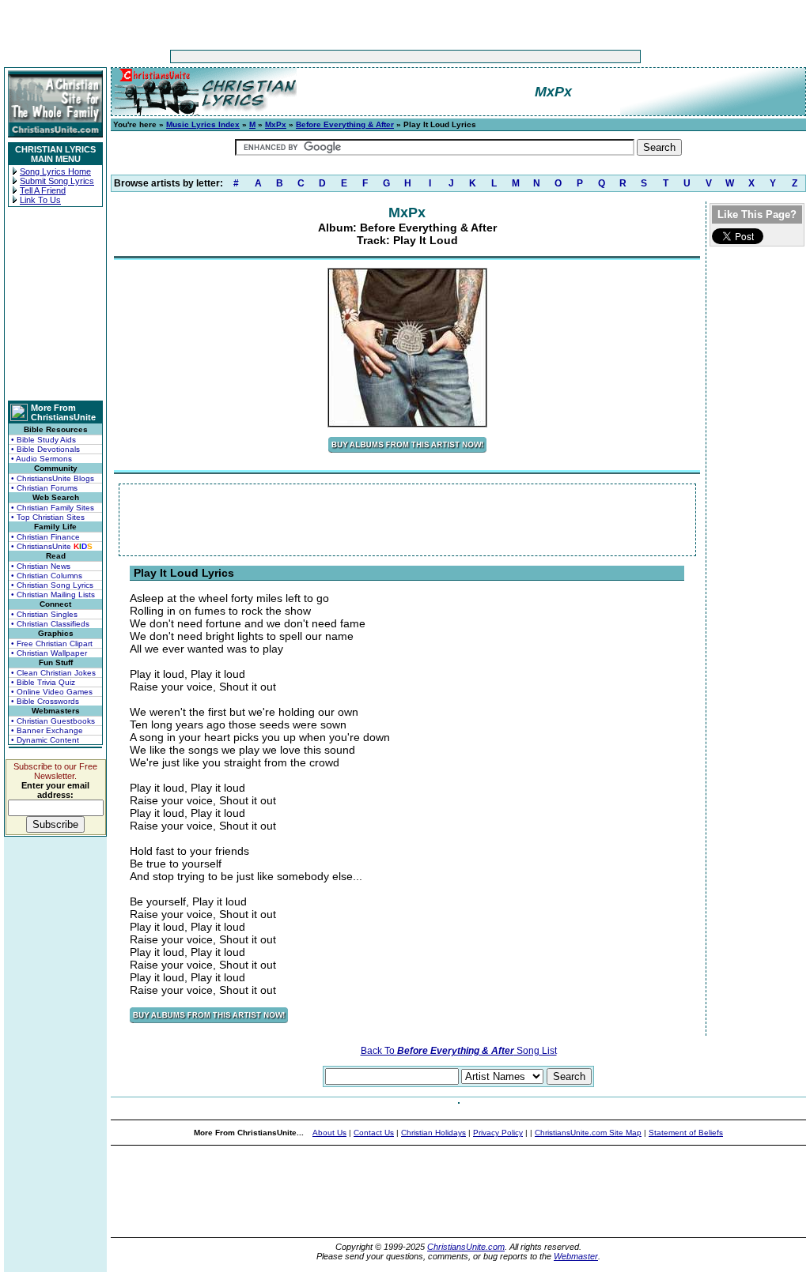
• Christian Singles (44, 614)
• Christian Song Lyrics (52, 585)
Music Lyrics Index (203, 124)
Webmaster (576, 1256)
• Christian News (40, 566)
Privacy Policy (498, 1132)
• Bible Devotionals (45, 449)
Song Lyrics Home (55, 171)
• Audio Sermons (41, 458)
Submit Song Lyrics (57, 181)
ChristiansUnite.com (466, 1246)
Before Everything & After (345, 124)
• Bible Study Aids (43, 439)
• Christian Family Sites (52, 507)
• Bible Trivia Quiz (43, 682)
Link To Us (40, 200)
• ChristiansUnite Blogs (52, 478)
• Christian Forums (44, 488)
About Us (329, 1132)
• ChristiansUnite (52, 546)
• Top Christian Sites (48, 517)
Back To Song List (459, 1050)
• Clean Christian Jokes (53, 672)
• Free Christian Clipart (52, 643)
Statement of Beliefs (686, 1132)
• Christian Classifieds (50, 623)
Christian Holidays (433, 1132)
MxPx (275, 124)
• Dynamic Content (45, 740)
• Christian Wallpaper (49, 653)
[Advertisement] (356, 56)
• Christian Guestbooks (53, 721)
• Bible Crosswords (45, 701)
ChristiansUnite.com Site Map (588, 1132)
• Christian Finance (45, 537)
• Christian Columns (46, 575)
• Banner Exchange (47, 730)
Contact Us (374, 1132)
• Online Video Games (52, 691)
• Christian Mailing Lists (53, 594)
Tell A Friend (43, 190)
